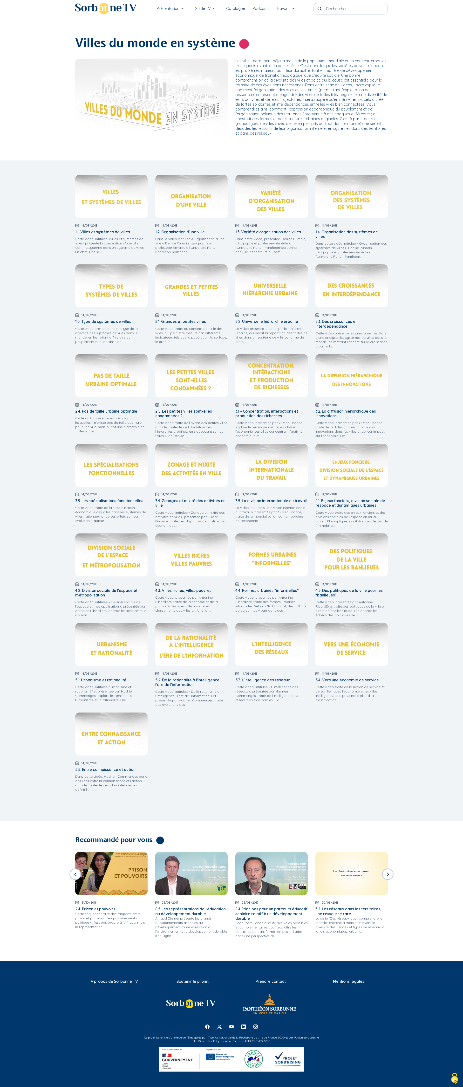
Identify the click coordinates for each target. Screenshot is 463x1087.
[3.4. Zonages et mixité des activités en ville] (191, 465)
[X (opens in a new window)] (219, 1027)
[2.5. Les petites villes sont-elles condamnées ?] (191, 375)
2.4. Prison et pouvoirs (95, 909)
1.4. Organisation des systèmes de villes (346, 234)
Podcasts (261, 8)
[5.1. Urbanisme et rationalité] (111, 644)
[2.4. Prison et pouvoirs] (111, 873)
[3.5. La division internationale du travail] (271, 465)
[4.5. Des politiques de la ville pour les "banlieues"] (351, 554)
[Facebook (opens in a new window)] (207, 1027)
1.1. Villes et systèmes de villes (102, 231)
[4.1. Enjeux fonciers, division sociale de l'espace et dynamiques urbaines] (351, 465)
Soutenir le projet (193, 981)
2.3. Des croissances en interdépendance (336, 323)
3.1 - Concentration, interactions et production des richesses (266, 413)
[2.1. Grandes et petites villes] (191, 285)
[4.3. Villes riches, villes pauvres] (191, 554)
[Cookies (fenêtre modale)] (454, 1078)
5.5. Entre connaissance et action (105, 769)
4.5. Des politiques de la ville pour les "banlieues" (349, 592)
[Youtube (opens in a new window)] (231, 1027)
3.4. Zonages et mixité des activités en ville (190, 503)
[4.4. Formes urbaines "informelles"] (271, 554)
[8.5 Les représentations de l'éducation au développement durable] (191, 873)
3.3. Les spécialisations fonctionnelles (109, 500)
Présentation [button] (168, 8)
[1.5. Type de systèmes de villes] (111, 285)
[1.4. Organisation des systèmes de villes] (351, 196)
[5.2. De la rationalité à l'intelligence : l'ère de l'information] (191, 644)
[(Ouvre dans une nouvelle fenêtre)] (190, 1003)
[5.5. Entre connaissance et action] (111, 734)
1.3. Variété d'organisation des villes (268, 231)
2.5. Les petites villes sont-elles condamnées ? (183, 413)
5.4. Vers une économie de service (347, 680)
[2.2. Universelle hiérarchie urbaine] (271, 285)
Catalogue (235, 8)
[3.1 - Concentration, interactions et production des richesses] (271, 375)
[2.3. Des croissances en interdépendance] (351, 285)
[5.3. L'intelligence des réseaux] (271, 644)
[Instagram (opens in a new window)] (256, 1027)
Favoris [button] (283, 8)
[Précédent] (75, 874)
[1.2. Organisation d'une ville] (191, 196)
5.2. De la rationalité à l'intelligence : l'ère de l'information (188, 682)
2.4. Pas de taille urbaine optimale (106, 411)
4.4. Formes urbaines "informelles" (267, 590)
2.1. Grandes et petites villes (180, 321)
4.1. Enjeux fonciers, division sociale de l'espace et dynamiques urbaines (350, 503)
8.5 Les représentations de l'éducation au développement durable (190, 911)
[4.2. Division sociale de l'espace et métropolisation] (111, 554)
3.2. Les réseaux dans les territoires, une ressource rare (348, 911)
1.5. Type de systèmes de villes (103, 321)
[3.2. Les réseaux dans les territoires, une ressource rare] (351, 873)
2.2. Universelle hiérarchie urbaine (266, 321)
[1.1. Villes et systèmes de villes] (111, 196)
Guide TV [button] (203, 8)
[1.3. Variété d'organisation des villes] (271, 196)
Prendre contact (271, 981)
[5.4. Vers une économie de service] (351, 644)
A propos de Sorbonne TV (114, 981)
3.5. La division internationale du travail (271, 500)
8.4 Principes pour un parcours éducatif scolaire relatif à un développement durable (271, 914)
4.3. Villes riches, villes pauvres (183, 590)
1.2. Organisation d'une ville (180, 231)
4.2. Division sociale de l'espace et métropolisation (106, 592)
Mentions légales (348, 981)
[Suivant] (388, 874)
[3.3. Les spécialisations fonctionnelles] (111, 465)
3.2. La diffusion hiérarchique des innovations (345, 413)
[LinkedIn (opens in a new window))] (244, 1027)
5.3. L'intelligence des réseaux (262, 680)
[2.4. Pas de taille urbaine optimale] (111, 375)
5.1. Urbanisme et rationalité (100, 680)
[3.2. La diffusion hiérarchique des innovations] (351, 375)
